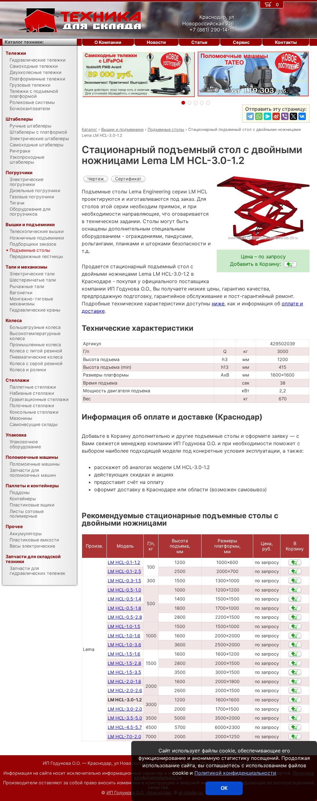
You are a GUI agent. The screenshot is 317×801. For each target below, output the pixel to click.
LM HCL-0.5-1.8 (124, 608)
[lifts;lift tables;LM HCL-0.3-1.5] (295, 581)
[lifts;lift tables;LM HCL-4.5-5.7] (295, 727)
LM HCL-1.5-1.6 (124, 654)
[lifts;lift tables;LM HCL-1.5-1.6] (295, 654)
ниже (218, 303)
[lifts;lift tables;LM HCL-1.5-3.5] (295, 672)
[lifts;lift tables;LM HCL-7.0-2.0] (295, 737)
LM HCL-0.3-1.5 (124, 580)
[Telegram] (250, 116)
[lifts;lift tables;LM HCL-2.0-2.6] (295, 690)
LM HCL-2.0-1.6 (124, 681)
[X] (293, 116)
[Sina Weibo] (276, 116)
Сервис (241, 42)
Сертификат (128, 178)
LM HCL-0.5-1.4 (124, 598)
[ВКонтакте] (302, 116)
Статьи (199, 42)
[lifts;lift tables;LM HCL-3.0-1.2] (290, 264)
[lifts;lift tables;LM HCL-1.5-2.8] (295, 663)
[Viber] (285, 116)
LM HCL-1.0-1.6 (124, 635)
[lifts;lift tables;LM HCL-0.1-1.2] (295, 562)
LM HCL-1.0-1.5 (124, 626)
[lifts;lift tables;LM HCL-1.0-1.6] (295, 636)
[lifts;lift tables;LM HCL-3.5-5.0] (295, 718)
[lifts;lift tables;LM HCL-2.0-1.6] (295, 681)
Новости (156, 42)
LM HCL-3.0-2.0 (125, 709)
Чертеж (95, 178)
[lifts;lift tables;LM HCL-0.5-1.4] (295, 599)
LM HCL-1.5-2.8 (124, 663)
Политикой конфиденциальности (235, 773)
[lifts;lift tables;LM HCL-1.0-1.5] (295, 626)
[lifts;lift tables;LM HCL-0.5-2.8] (295, 617)
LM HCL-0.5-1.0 (124, 589)
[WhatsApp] (259, 116)
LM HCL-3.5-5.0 (125, 718)
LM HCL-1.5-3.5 (124, 672)
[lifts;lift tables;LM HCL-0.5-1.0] (295, 590)
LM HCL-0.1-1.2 (124, 562)
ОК (224, 788)
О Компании (107, 42)
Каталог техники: (24, 42)
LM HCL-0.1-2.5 (124, 571)
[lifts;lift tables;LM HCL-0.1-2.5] (295, 571)
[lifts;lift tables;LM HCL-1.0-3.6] (295, 645)
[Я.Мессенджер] (267, 116)
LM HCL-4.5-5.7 (125, 727)
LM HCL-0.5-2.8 (125, 617)
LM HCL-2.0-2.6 (125, 690)
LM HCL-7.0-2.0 (124, 736)
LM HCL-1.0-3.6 (124, 644)
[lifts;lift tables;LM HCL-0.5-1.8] (295, 608)
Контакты (286, 42)
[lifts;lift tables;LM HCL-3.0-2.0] (295, 709)
